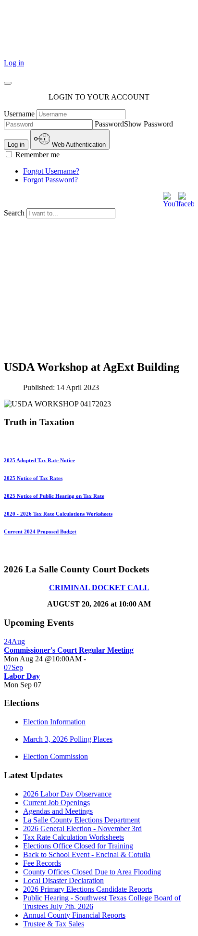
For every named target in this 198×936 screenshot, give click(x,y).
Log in (14, 63)
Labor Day (22, 676)
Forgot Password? (50, 180)
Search (15, 213)
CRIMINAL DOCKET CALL (99, 587)
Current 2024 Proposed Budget (40, 531)
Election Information (54, 722)
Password (109, 124)
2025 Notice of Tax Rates (33, 478)
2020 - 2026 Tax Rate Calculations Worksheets (58, 514)
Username (19, 114)
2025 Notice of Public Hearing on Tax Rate (54, 496)
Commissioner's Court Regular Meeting (69, 650)
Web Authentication (78, 144)
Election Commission (55, 756)
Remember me (36, 155)
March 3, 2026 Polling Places (67, 739)
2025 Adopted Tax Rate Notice (39, 460)
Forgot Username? (51, 171)
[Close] (8, 83)
